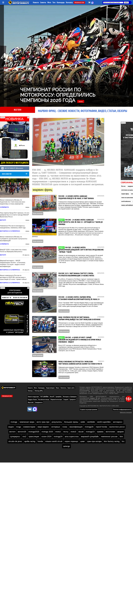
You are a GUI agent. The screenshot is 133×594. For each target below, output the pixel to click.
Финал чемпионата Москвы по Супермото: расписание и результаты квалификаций (13, 238)
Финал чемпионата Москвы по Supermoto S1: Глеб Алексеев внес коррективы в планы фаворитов (12, 202)
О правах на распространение (88, 409)
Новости (36, 2)
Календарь (61, 2)
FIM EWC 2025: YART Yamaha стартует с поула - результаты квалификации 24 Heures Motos (76, 274)
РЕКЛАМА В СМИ (79, 2)
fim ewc (123, 186)
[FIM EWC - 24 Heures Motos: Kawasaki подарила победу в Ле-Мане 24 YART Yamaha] (44, 203)
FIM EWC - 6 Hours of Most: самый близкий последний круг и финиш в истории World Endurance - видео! (79, 339)
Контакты (69, 2)
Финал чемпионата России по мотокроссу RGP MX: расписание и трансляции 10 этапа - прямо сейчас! (13, 277)
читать (81, 101)
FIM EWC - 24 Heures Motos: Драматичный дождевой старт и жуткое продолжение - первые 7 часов (81, 249)
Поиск (57, 388)
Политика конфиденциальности (122, 409)
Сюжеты (43, 2)
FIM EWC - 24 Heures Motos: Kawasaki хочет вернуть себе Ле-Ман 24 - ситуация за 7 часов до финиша (80, 222)
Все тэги (17, 109)
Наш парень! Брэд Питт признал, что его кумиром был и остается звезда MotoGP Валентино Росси (14, 215)
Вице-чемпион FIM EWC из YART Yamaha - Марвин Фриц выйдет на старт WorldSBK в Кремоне (79, 318)
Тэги (53, 2)
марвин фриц (125, 194)
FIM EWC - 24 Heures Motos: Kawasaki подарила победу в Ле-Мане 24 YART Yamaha (76, 197)
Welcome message (126, 412)
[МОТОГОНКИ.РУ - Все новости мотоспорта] (18, 4)
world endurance (126, 201)
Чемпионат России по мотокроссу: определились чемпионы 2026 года (57, 95)
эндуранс (130, 186)
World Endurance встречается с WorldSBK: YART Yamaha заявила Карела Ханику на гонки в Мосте (80, 362)
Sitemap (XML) (39, 391)
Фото (49, 2)
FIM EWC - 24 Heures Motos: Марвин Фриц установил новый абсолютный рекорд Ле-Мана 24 (79, 298)
